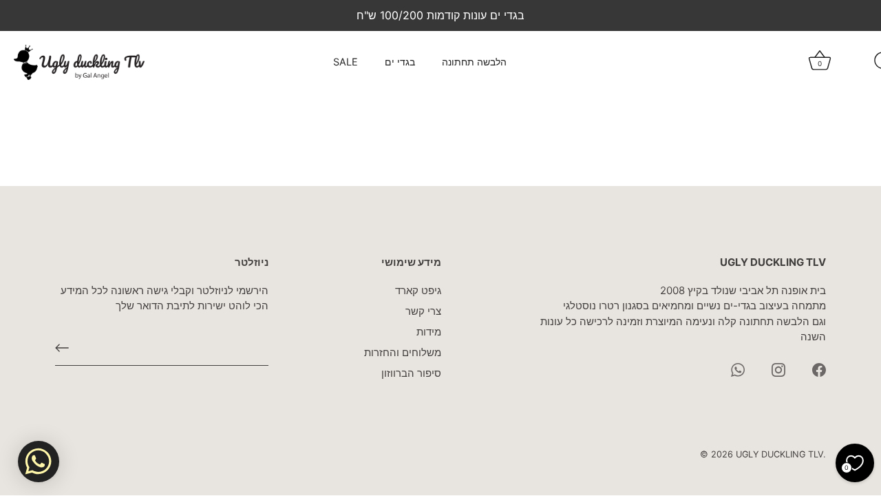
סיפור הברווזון (411, 373)
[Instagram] (778, 368)
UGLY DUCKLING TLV (779, 454)
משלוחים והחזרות (402, 352)
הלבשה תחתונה (474, 62)
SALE (345, 62)
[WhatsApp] (738, 368)
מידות (428, 331)
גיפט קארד (418, 290)
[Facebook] (819, 368)
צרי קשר (423, 311)
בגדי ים (400, 62)
